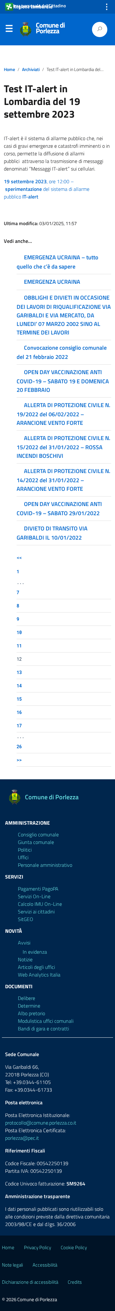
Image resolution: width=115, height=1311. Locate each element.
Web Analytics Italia (39, 974)
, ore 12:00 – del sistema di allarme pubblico (46, 189)
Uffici (23, 857)
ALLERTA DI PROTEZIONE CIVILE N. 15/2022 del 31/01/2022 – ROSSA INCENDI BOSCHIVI (63, 447)
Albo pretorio (31, 1013)
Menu (9, 30)
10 (19, 632)
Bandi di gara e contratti (43, 1028)
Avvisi (24, 942)
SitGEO (25, 919)
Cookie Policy (74, 1247)
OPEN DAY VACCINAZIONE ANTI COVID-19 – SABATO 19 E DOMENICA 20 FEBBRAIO (63, 381)
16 (19, 712)
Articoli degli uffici (36, 967)
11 (19, 646)
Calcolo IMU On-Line (40, 904)
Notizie (25, 959)
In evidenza (35, 952)
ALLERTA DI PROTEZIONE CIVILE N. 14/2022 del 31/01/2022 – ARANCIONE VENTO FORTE (63, 480)
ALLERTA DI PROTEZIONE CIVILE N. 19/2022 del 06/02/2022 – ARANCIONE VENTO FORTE (63, 414)
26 (19, 746)
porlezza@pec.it (22, 1138)
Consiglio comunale (38, 834)
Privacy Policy (37, 1247)
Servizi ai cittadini (36, 911)
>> (19, 760)
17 (19, 726)
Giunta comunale (36, 842)
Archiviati (31, 69)
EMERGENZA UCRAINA (52, 281)
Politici (25, 849)
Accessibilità (45, 1265)
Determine (29, 1005)
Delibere (26, 998)
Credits (75, 1282)
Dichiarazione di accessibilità (30, 1282)
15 (19, 699)
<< (19, 558)
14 (19, 686)
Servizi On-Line (34, 896)
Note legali (12, 1265)
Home (9, 69)
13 (19, 672)
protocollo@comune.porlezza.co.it (40, 1122)
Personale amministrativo (45, 865)
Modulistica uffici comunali (45, 1021)
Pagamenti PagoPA (38, 888)
